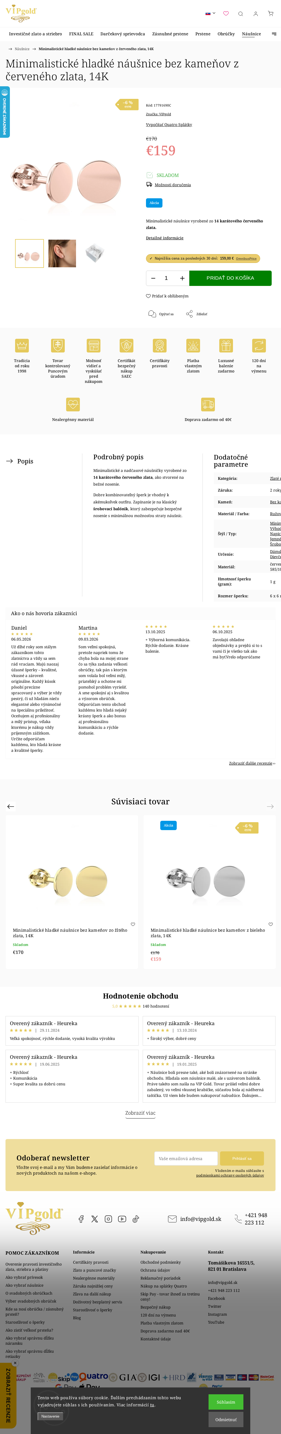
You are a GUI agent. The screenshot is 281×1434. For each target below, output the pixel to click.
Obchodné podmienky (160, 1262)
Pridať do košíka (230, 278)
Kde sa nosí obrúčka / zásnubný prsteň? (34, 1311)
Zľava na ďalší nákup (92, 1294)
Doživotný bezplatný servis (97, 1301)
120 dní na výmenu (158, 1315)
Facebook (81, 1219)
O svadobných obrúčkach (28, 1293)
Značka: (158, 114)
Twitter (214, 1306)
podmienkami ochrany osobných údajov (230, 1175)
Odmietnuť (226, 1419)
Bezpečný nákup (155, 1307)
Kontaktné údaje (155, 1338)
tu (152, 1404)
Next (271, 806)
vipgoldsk (95, 1219)
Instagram (108, 1219)
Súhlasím (226, 1402)
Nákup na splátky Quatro (163, 1286)
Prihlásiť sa (242, 1158)
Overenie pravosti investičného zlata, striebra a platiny (33, 1266)
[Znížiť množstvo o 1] (153, 278)
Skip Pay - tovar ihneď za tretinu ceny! (170, 1296)
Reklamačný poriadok (160, 1278)
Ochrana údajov (155, 1270)
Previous (11, 806)
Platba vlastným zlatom (161, 1323)
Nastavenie (50, 1416)
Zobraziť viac (140, 1112)
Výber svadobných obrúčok (30, 1301)
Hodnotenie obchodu (140, 996)
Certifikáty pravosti (90, 1262)
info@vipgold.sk (200, 1219)
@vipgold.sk (136, 1219)
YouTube (122, 1219)
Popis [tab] (25, 461)
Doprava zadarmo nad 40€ (165, 1330)
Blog (77, 1317)
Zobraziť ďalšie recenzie (250, 763)
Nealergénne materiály (94, 1278)
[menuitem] (35, 33)
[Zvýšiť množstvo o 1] (182, 278)
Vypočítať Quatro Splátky (169, 124)
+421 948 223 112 (256, 1218)
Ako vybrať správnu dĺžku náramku (29, 1340)
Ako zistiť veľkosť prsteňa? (29, 1330)
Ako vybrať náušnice (24, 1285)
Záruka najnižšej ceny (93, 1286)
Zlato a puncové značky (94, 1270)
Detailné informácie (165, 237)
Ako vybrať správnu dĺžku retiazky (29, 1354)
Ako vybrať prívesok (24, 1277)
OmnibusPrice (246, 258)
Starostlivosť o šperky (25, 1322)
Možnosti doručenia (173, 184)
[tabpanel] (210, 892)
